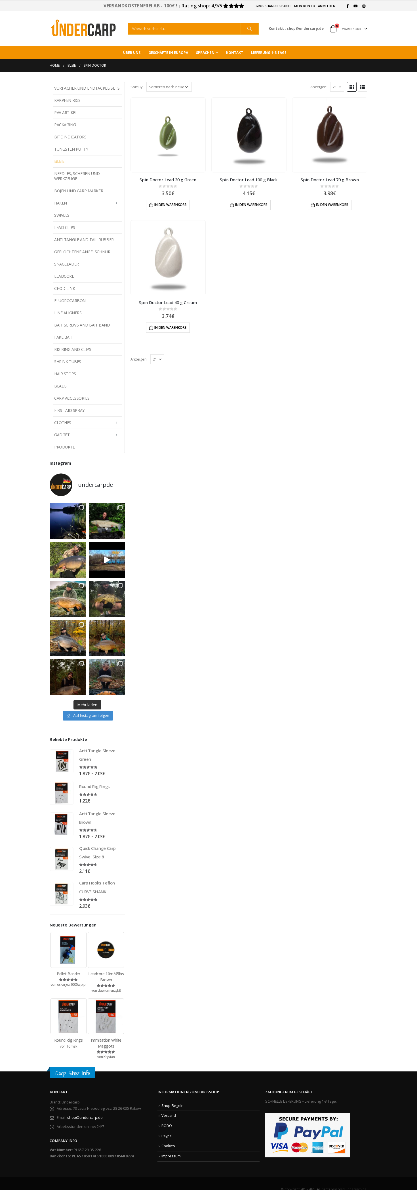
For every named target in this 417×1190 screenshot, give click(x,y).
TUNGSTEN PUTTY (71, 149)
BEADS (60, 386)
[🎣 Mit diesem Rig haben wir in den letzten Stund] (68, 677)
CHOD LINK (64, 288)
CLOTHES (62, 422)
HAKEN (60, 203)
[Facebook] (347, 6)
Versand (168, 1115)
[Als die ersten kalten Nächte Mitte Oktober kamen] (68, 599)
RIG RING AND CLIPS (72, 349)
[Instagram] (363, 6)
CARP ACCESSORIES (71, 398)
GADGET (62, 434)
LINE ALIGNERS (68, 312)
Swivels (62, 215)
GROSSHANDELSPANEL (274, 6)
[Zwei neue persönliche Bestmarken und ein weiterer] (107, 521)
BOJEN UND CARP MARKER (78, 190)
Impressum (171, 1156)
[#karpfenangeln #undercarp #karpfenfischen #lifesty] (107, 560)
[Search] (249, 28)
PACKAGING (65, 124)
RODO (166, 1125)
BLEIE (59, 161)
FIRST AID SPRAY (69, 410)
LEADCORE (64, 276)
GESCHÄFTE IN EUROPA (168, 52)
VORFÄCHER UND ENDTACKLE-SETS (86, 88)
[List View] (362, 87)
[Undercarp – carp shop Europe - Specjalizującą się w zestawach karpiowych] (84, 28)
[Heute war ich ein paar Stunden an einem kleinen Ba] (68, 560)
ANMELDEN (326, 6)
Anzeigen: (318, 86)
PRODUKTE (64, 447)
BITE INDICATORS (70, 137)
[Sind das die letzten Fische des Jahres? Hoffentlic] (107, 638)
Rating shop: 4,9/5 (202, 6)
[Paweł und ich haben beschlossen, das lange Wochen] (107, 677)
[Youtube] (355, 6)
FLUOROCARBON (70, 300)
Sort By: (137, 86)
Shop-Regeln (172, 1105)
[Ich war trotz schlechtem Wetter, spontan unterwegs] (107, 599)
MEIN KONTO (304, 6)
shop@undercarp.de (85, 1117)
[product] (168, 134)
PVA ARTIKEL (65, 112)
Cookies (168, 1145)
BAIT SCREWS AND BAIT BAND (82, 325)
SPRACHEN (205, 52)
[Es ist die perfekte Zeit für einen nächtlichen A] (68, 638)
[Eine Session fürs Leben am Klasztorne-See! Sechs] (68, 521)
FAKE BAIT (63, 337)
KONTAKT (234, 52)
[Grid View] (352, 87)
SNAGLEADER (66, 264)
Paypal (166, 1136)
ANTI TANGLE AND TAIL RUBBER (84, 239)
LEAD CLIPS (64, 227)
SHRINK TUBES (67, 361)
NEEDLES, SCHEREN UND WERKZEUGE (77, 176)
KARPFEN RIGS (67, 100)
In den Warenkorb (170, 204)
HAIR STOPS (65, 373)
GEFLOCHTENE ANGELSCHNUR (82, 251)
